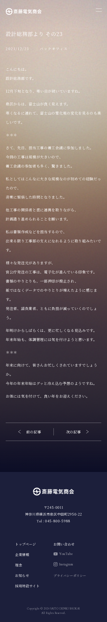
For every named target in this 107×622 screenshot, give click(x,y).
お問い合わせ (64, 544)
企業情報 (22, 554)
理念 (18, 565)
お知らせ (22, 575)
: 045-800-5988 (53, 521)
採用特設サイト (27, 585)
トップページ (25, 544)
